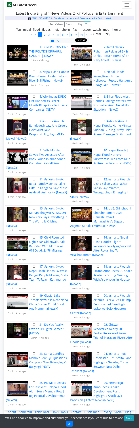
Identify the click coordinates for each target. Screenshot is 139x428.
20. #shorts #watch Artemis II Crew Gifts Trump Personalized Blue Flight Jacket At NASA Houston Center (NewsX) (100, 304)
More (129, 418)
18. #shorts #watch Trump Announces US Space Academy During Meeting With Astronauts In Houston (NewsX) (101, 275)
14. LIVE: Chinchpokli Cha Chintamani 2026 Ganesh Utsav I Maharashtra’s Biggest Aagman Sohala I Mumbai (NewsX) (100, 217)
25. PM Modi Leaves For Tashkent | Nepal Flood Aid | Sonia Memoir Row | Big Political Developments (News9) (36, 391)
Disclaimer (91, 412)
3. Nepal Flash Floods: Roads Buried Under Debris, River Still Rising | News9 (49, 76)
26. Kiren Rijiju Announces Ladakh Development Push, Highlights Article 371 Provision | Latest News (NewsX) (96, 391)
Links (55, 412)
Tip (87, 24)
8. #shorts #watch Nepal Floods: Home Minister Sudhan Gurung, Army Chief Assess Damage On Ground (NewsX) (101, 130)
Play (79, 24)
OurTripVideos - (71, 18)
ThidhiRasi (42, 412)
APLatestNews (24, 5)
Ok (69, 423)
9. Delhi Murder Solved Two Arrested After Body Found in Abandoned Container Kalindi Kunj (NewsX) (35, 159)
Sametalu (25, 412)
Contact (76, 412)
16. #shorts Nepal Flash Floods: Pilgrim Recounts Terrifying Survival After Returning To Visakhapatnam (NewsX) (100, 246)
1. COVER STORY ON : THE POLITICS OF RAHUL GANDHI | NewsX (48, 51)
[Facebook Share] (52, 41)
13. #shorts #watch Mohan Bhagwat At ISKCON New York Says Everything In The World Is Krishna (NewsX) (36, 217)
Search (70, 24)
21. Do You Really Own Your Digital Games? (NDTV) (46, 329)
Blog (128, 412)
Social (118, 412)
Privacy (106, 412)
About (12, 412)
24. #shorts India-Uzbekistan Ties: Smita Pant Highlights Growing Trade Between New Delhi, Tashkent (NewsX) (100, 362)
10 (81, 34)
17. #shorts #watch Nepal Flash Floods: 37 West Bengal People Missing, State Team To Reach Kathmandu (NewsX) (37, 275)
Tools (64, 412)
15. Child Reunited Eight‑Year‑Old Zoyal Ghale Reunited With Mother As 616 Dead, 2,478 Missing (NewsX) (35, 246)
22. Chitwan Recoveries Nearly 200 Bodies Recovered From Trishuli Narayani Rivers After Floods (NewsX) (101, 333)
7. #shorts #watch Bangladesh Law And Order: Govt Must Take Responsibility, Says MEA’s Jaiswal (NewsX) (36, 130)
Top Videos (56, 24)
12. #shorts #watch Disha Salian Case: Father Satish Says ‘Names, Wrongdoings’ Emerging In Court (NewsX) (100, 188)
